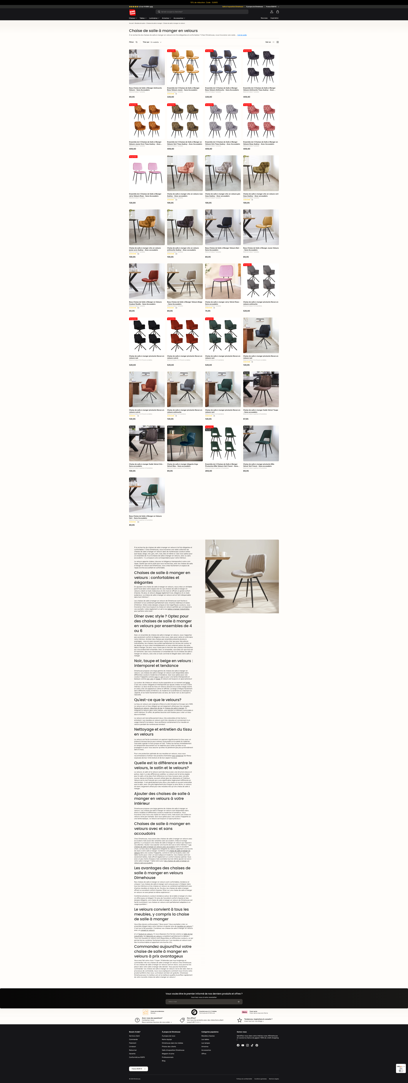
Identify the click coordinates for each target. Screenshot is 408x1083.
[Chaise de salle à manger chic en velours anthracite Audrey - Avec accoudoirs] (185, 227)
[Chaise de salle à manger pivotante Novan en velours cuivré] (185, 335)
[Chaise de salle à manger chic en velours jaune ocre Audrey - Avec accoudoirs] (147, 227)
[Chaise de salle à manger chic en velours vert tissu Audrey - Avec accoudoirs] (261, 173)
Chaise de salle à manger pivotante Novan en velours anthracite (260, 303)
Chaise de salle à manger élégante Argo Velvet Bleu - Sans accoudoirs (182, 465)
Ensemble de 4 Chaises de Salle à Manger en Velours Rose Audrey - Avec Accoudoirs (260, 143)
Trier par (146, 42)
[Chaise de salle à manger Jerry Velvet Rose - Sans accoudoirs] (223, 281)
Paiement (132, 1043)
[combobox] (202, 11)
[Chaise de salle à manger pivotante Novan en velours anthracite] (261, 281)
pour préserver (177, 756)
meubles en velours (184, 926)
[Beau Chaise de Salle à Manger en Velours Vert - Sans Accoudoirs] (147, 495)
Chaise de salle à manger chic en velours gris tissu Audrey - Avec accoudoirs (222, 195)
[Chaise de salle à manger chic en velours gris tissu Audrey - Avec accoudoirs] (223, 173)
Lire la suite (242, 35)
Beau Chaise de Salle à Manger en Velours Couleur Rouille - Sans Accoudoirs (145, 303)
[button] (277, 11)
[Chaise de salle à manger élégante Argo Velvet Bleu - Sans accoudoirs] (185, 443)
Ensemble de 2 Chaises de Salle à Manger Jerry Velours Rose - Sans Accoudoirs (145, 195)
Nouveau (264, 18)
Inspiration (274, 18)
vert (161, 677)
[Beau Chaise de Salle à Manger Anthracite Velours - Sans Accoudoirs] (147, 67)
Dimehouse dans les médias (172, 1043)
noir (148, 679)
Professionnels (167, 1057)
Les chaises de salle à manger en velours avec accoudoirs (162, 846)
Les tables (205, 1039)
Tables (142, 18)
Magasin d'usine (168, 1054)
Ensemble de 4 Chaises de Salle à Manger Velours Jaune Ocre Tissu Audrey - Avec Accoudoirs (145, 144)
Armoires (165, 18)
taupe (158, 679)
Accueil (131, 23)
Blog (163, 1061)
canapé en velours (147, 930)
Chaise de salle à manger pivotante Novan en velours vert (222, 357)
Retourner (133, 1050)
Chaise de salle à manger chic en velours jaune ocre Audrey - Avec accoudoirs (145, 249)
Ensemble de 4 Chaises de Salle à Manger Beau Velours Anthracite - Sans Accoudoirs (222, 89)
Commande (133, 1039)
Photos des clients (169, 1046)
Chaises (132, 18)
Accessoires (178, 18)
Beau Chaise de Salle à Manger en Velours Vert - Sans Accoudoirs (145, 517)
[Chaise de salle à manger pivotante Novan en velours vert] (223, 335)
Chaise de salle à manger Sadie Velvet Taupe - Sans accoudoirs (260, 411)
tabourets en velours (154, 936)
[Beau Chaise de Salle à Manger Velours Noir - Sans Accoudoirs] (223, 227)
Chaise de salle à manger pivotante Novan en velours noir (146, 357)
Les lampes (205, 1043)
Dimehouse (137, 1079)
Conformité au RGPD (137, 1057)
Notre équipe (167, 1039)
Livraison (132, 1046)
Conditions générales (260, 1079)
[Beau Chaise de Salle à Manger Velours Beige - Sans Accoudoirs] (185, 281)
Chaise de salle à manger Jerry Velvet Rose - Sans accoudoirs (222, 303)
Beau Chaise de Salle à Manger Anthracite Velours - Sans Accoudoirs (145, 89)
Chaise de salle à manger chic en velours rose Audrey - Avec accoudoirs (185, 195)
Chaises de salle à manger (154, 23)
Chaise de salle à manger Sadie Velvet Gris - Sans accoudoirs (146, 465)
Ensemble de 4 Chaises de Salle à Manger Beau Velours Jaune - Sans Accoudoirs (183, 89)
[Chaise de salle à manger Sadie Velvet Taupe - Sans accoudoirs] (261, 389)
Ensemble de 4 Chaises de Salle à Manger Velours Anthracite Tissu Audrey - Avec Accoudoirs (259, 90)
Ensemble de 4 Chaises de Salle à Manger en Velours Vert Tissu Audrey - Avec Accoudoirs (184, 143)
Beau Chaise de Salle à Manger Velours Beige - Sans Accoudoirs (184, 303)
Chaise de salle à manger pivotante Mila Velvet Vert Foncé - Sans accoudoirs (258, 465)
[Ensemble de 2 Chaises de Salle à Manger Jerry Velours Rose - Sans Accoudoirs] (147, 173)
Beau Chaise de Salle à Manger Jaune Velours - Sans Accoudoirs (261, 249)
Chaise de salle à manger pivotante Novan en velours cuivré (184, 357)
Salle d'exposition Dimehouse (232, 6)
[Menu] (404, 1065)
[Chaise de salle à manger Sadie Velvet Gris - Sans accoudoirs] (147, 443)
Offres (203, 1054)
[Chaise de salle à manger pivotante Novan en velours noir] (147, 335)
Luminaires (153, 18)
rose (156, 677)
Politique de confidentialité (244, 1079)
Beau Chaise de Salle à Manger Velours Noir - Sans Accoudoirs (222, 249)
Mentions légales (274, 1079)
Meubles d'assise (208, 1036)
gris (151, 679)
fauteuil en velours (145, 934)
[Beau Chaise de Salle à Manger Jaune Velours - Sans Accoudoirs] (261, 227)
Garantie (132, 1054)
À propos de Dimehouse (254, 6)
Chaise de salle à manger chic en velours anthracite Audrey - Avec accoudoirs (183, 249)
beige (188, 683)
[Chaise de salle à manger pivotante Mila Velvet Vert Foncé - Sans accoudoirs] (261, 443)
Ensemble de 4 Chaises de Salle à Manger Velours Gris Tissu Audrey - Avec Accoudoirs (222, 143)
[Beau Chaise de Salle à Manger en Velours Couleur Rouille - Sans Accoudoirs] (147, 281)
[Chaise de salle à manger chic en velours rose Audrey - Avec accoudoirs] (185, 173)
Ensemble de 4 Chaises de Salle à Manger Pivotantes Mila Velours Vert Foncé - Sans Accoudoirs (221, 466)
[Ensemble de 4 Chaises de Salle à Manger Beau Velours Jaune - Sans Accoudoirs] (185, 67)
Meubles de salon (140, 23)
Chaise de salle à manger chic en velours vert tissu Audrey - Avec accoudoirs (260, 195)
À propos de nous (168, 1036)
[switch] (401, 1070)
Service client (134, 1036)
